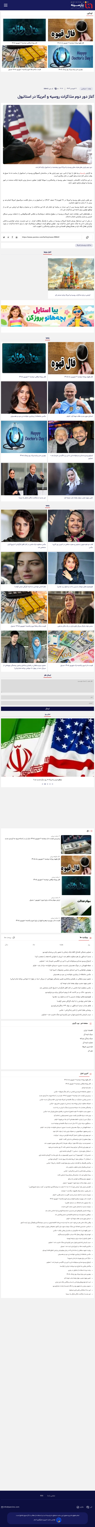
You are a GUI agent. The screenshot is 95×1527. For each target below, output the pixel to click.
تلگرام (82, 1507)
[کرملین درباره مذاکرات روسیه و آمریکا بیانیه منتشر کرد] (71, 274)
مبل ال (90, 1051)
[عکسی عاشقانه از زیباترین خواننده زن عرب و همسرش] (24, 397)
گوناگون (90, 13)
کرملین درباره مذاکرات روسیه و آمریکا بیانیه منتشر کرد (72, 295)
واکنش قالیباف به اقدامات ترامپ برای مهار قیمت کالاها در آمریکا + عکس (69, 1163)
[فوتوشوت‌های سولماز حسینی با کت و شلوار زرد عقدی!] (71, 568)
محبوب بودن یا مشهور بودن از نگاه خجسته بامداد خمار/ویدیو (72, 1286)
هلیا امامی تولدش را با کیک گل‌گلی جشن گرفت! (30, 587)
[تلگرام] (8, 237)
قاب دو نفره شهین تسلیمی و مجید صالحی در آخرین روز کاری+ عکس (72, 546)
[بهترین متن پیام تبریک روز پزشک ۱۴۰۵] (70, 56)
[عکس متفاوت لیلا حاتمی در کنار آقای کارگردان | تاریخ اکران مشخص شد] (24, 526)
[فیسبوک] (12, 237)
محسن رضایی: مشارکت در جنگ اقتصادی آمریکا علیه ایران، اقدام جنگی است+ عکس (65, 1100)
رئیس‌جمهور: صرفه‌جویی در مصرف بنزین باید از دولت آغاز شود (72, 1131)
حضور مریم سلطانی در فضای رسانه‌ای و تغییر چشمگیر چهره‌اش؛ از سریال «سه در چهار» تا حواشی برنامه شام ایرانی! (24, 667)
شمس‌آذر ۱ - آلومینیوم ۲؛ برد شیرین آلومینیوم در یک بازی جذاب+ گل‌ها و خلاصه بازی (65, 1155)
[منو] (5, 5)
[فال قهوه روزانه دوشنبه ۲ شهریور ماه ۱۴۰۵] (70, 30)
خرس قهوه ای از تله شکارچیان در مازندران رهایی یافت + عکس (72, 1230)
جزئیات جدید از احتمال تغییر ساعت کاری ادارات (76, 1207)
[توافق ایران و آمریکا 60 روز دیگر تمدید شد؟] (47, 747)
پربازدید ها (84, 937)
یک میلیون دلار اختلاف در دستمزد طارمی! (78, 1203)
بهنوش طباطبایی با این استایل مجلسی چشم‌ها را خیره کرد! (70, 970)
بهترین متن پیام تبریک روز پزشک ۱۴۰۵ (71, 69)
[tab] (52, 784)
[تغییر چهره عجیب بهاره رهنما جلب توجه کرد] (71, 479)
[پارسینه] (80, 5)
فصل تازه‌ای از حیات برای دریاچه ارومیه (79, 1238)
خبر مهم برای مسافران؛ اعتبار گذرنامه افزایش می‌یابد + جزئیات (72, 1135)
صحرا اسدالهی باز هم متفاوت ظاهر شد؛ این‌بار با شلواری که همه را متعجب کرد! (63, 956)
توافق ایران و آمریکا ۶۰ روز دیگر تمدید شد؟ (47, 780)
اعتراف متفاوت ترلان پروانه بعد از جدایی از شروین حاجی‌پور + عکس (70, 1104)
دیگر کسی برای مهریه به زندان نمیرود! (79, 1258)
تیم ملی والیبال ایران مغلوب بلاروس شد (78, 1167)
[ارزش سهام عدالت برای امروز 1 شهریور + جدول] (76, 906)
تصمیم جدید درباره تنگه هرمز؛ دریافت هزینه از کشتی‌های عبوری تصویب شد (67, 1143)
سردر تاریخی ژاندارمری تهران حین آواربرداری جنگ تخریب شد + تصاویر (66, 1014)
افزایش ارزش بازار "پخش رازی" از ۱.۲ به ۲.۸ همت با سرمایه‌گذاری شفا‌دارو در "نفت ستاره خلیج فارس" (60, 1187)
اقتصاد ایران (88, 1030)
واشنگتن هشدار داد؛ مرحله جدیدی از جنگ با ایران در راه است (72, 1107)
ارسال (48, 708)
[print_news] (16, 237)
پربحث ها (7, 937)
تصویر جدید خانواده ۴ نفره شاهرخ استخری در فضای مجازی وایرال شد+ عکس (67, 1111)
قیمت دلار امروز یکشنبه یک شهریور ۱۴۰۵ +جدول (76, 665)
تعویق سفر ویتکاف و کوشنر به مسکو (79, 1179)
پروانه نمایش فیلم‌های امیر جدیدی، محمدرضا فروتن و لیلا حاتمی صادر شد (68, 1211)
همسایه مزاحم (86, 1088)
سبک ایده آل (88, 1034)
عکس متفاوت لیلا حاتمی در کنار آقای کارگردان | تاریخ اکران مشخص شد (27, 546)
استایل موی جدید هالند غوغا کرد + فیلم (80, 416)
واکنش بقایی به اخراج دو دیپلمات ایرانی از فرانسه (75, 1266)
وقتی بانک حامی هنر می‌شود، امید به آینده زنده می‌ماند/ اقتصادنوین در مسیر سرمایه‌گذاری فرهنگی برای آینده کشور (56, 1223)
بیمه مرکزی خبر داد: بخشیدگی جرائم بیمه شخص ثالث (74, 1175)
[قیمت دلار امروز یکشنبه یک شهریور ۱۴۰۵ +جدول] (71, 647)
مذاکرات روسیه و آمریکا (84, 245)
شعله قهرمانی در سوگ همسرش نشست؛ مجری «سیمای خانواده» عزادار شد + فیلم (62, 965)
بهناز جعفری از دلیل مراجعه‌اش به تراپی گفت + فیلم (75, 1139)
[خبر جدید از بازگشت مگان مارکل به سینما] (24, 479)
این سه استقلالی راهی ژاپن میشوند (80, 1290)
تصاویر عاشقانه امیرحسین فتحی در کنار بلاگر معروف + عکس (72, 1092)
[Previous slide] (5, 743)
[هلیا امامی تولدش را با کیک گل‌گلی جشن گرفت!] (24, 568)
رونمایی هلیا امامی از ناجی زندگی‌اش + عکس (75, 1010)
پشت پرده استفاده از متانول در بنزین (79, 1270)
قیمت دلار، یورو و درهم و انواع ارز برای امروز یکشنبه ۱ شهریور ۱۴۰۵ (38, 920)
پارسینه (82, 173)
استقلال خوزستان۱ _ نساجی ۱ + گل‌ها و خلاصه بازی (75, 1151)
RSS (41, 1496)
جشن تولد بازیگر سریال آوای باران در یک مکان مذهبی (75, 626)
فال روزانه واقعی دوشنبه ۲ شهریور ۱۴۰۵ (24, 43)
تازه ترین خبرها (87, 1046)
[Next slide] (90, 743)
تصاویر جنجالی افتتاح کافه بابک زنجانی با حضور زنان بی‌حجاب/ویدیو (67, 952)
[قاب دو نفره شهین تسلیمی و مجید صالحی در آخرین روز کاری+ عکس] (71, 526)
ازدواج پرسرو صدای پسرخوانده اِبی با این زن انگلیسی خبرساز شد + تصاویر (71, 457)
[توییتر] (3, 237)
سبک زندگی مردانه (86, 1038)
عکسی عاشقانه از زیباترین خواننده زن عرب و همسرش (28, 416)
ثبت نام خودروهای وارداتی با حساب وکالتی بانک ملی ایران (73, 1282)
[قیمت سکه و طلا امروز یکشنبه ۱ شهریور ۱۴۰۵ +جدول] (24, 56)
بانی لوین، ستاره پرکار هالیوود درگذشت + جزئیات (76, 1191)
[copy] (87, 237)
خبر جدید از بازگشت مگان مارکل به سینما (32, 498)
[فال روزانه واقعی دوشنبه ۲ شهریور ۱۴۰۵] (24, 30)
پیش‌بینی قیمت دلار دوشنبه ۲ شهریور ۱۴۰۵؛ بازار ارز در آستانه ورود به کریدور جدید (32, 838)
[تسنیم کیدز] (47, 317)
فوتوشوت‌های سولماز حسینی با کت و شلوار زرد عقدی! (75, 587)
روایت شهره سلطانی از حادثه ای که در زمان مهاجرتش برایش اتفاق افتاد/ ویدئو (67, 1250)
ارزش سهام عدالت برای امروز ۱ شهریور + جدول (45, 900)
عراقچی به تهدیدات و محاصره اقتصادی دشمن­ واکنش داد (73, 1215)
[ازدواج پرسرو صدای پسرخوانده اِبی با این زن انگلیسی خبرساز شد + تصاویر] (71, 437)
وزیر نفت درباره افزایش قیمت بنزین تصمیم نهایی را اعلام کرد (72, 1115)
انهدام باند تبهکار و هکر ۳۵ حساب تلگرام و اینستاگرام (74, 1234)
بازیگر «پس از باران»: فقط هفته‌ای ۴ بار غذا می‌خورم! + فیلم (73, 1119)
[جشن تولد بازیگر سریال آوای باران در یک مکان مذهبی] (71, 607)
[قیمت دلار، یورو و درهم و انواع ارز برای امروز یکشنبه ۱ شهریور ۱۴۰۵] (76, 926)
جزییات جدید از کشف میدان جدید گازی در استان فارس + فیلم (72, 1195)
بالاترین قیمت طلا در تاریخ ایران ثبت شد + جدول (75, 1246)
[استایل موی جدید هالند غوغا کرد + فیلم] (71, 397)
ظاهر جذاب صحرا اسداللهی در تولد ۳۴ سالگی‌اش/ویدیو (71, 1005)
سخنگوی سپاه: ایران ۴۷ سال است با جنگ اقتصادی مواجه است (71, 1123)
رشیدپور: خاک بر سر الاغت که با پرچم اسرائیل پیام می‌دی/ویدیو (68, 992)
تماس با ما (51, 1496)
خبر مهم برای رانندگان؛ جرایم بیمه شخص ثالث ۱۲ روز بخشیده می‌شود (69, 1147)
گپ (91, 1507)
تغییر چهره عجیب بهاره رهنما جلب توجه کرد (78, 498)
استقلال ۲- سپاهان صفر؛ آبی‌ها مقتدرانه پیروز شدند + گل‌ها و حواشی (69, 1159)
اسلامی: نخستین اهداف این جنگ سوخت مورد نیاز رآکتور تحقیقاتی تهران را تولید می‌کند (63, 1226)
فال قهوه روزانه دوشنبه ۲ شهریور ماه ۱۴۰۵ (70, 43)
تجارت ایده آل (88, 1042)
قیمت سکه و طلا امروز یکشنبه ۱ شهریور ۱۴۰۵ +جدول (24, 69)
